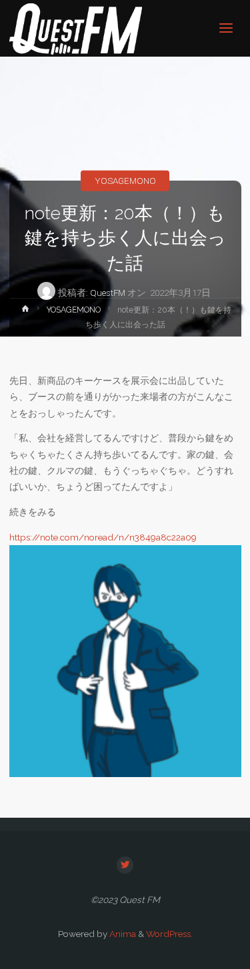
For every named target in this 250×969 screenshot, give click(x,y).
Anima (121, 933)
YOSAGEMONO (125, 180)
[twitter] (125, 865)
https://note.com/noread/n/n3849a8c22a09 (103, 537)
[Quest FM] (76, 28)
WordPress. (169, 933)
